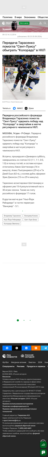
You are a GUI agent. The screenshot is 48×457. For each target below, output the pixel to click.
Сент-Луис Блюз (30, 220)
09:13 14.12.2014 (9, 35)
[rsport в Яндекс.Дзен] (16, 348)
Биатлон (32, 362)
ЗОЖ (40, 362)
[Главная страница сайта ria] (3, 23)
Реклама (20, 366)
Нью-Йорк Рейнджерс (12, 220)
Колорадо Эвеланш (11, 224)
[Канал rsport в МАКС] (7, 348)
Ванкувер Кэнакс (31, 216)
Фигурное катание (18, 362)
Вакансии (6, 377)
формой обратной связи (25, 426)
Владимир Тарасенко (12, 216)
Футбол (5, 362)
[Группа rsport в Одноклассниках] (36, 348)
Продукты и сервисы (36, 366)
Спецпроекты (8, 366)
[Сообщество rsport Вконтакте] (26, 348)
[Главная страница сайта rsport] (15, 23)
